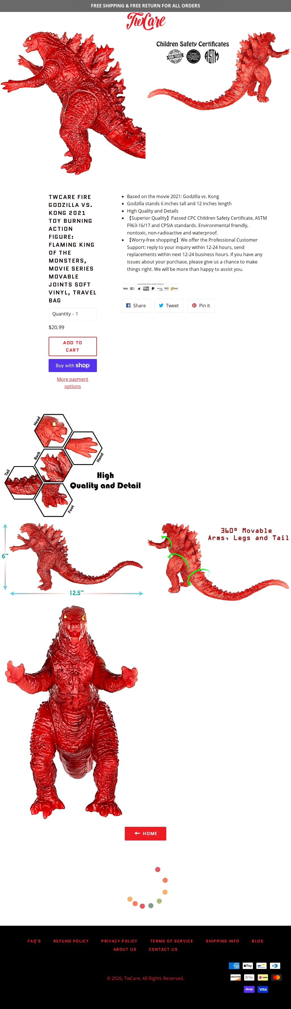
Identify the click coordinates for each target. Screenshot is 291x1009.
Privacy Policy (119, 941)
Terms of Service (171, 941)
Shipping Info (222, 941)
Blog (257, 941)
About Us (124, 949)
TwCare (132, 978)
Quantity (61, 314)
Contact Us (163, 949)
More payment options (72, 383)
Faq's (34, 941)
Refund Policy (71, 941)
